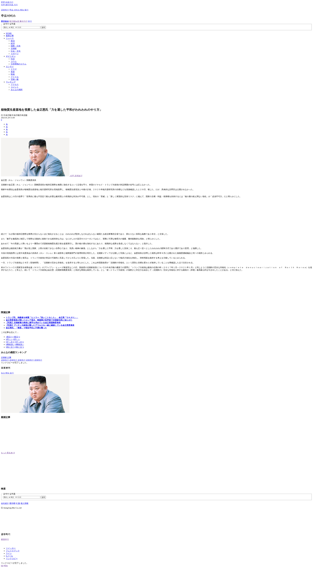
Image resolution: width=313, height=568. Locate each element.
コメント (15, 87)
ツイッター (11, 548)
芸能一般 (15, 79)
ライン (9, 553)
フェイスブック (13, 551)
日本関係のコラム (18, 64)
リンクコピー (12, 558)
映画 (13, 74)
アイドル (15, 77)
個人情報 (24, 503)
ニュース (10, 38)
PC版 (18, 503)
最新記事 (10, 36)
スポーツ (15, 54)
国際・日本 (16, 46)
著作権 (12, 503)
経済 (13, 43)
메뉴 (6, 566)
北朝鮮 (14, 48)
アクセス (15, 84)
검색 (43, 27)
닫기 (30, 21)
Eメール (9, 556)
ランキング (11, 82)
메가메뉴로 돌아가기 (18, 21)
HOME (9, 33)
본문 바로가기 (7, 2)
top (2, 566)
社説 (13, 59)
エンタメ (10, 66)
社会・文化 (16, 51)
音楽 (13, 72)
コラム (14, 61)
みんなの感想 (16, 90)
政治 (13, 41)
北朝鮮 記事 (6, 357)
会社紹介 (5, 503)
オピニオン (11, 56)
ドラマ (14, 69)
